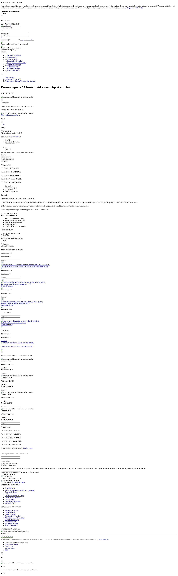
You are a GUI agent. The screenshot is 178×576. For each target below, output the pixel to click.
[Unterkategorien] (6, 59)
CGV (7, 494)
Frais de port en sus (103, 539)
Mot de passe (5, 36)
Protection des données (12, 497)
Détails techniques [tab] (11, 188)
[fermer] (15, 50)
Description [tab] (8, 186)
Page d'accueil (9, 77)
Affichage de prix (12, 59)
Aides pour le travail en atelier (16, 63)
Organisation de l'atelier (14, 61)
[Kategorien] (1, 15)
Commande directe (11, 492)
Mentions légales (10, 503)
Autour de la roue (12, 66)
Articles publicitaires (13, 68)
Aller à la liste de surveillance (10, 115)
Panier (3, 124)
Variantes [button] (4, 341)
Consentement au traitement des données (16, 542)
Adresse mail (5, 34)
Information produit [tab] (11, 191)
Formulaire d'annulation (12, 501)
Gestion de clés (12, 57)
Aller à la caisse (28, 448)
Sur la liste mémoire (8, 159)
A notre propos (10, 488)
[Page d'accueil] (6, 26)
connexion (5, 40)
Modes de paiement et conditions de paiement (20, 490)
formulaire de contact (18, 482)
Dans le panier (6, 157)
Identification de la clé (14, 55)
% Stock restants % (13, 70)
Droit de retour (10, 499)
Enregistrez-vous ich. (27, 40)
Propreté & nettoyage (14, 65)
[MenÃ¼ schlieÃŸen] (1, 74)
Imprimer (4, 161)
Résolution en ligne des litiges (14, 496)
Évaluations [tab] (9, 190)
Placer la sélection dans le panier (11, 448)
